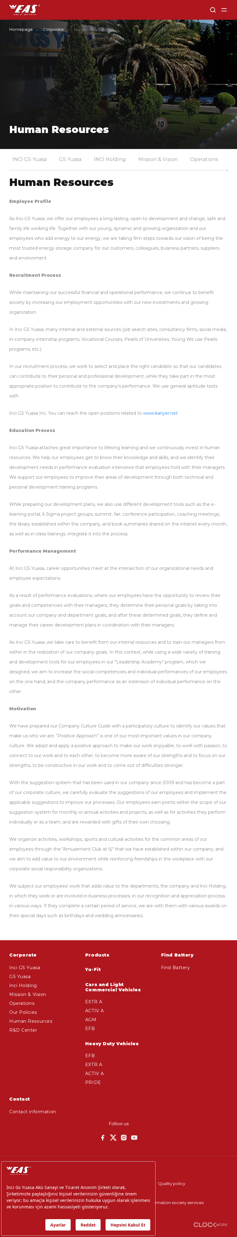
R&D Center (23, 1030)
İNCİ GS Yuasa (29, 159)
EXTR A (93, 1002)
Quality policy (171, 1183)
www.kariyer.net (160, 413)
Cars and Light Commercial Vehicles (113, 987)
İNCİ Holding (110, 159)
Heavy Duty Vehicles (112, 1043)
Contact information (32, 1111)
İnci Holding (23, 985)
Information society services (176, 1202)
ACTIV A (94, 1010)
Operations (204, 159)
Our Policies (23, 1012)
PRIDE (93, 1082)
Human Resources (30, 1021)
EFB (90, 1028)
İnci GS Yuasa (24, 967)
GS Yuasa (70, 159)
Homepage (21, 29)
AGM (91, 1019)
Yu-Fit (93, 969)
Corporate (53, 29)
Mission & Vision (158, 159)
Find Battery (175, 967)
